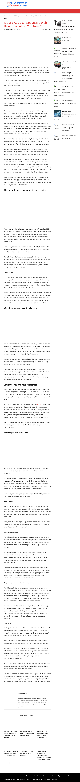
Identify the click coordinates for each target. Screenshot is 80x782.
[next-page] (8, 763)
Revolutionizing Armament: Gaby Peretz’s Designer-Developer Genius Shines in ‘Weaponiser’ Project (44, 755)
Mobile (14, 11)
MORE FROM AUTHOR (26, 716)
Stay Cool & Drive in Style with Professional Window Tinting (27, 733)
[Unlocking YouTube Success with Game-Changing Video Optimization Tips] (44, 725)
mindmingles (9, 29)
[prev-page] (5, 763)
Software (46, 11)
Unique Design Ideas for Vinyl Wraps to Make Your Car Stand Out (11, 753)
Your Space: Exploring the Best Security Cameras (26, 753)
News (29, 11)
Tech (10, 16)
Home (5, 16)
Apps (25, 11)
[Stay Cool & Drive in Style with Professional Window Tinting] (27, 725)
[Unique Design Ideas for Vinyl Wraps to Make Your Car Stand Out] (11, 745)
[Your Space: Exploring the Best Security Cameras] (27, 745)
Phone (53, 11)
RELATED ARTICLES (11, 716)
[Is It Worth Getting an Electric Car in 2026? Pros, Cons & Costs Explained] (11, 725)
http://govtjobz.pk (22, 696)
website (39, 404)
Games (35, 11)
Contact (7, 11)
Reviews (19, 11)
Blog (40, 11)
